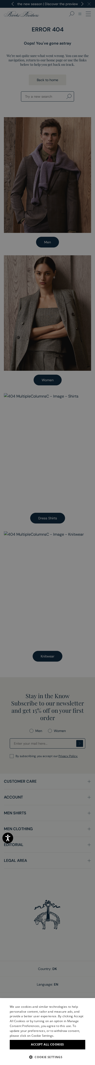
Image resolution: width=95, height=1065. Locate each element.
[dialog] (47, 532)
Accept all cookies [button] (47, 1044)
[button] (47, 1057)
